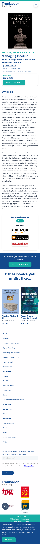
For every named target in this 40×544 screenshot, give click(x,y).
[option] (11, 305)
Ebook (20, 221)
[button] (36, 300)
